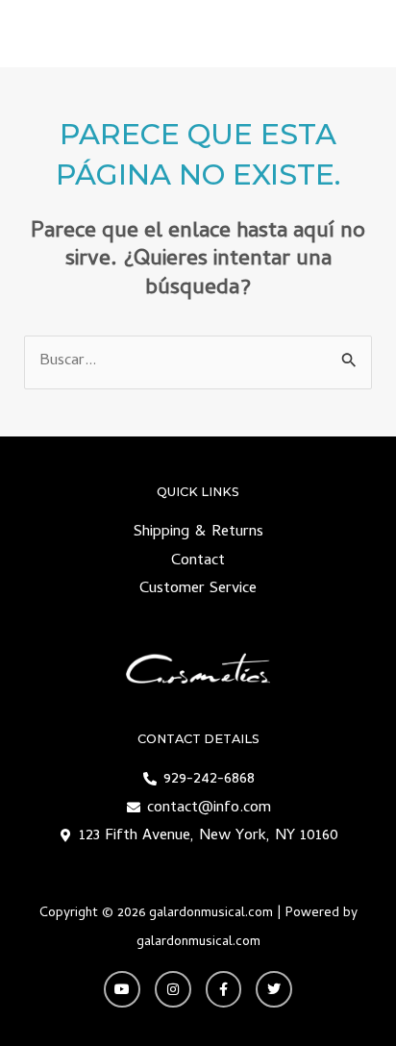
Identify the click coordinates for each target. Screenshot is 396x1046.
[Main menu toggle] (356, 34)
